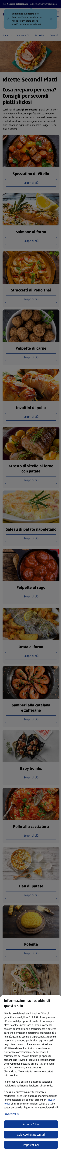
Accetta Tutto (31, 1124)
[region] (31, 1073)
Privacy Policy (11, 1114)
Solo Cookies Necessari (31, 1135)
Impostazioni (31, 1145)
